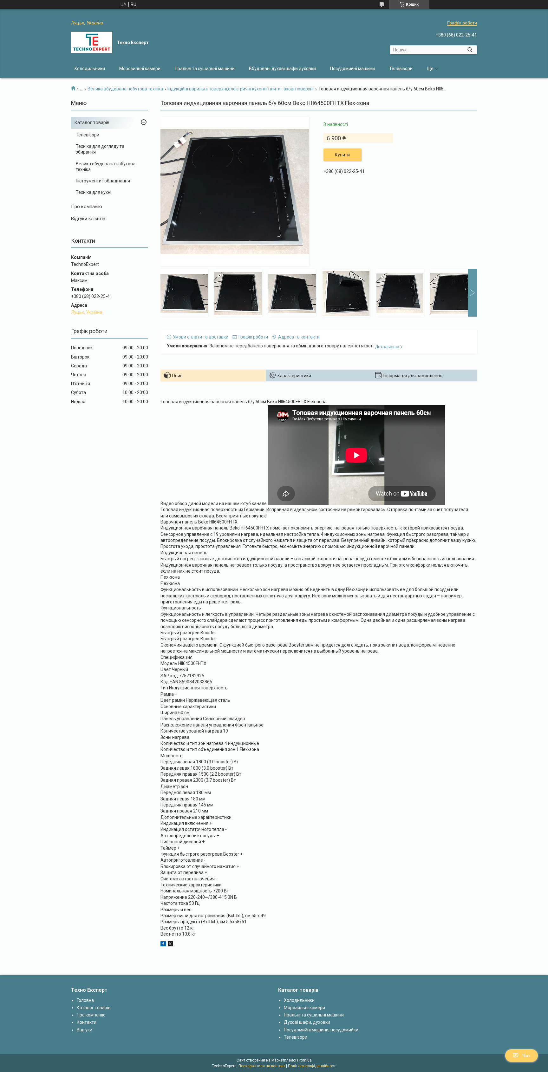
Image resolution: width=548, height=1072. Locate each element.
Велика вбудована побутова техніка (125, 88)
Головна (85, 1000)
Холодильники (89, 68)
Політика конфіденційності (312, 1066)
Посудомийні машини (352, 68)
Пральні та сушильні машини (205, 68)
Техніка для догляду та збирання (100, 149)
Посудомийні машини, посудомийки (321, 1029)
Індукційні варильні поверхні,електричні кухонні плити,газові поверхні (240, 88)
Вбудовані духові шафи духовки (282, 68)
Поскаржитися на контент (261, 1066)
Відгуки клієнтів (88, 218)
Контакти (86, 1022)
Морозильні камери (139, 68)
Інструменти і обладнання (103, 180)
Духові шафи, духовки (307, 1022)
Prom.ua (304, 1060)
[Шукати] (470, 49)
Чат (526, 1055)
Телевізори (401, 68)
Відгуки (84, 1029)
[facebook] (163, 944)
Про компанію (86, 206)
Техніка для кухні (93, 192)
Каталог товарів (91, 122)
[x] (170, 944)
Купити (342, 154)
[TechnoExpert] (91, 42)
